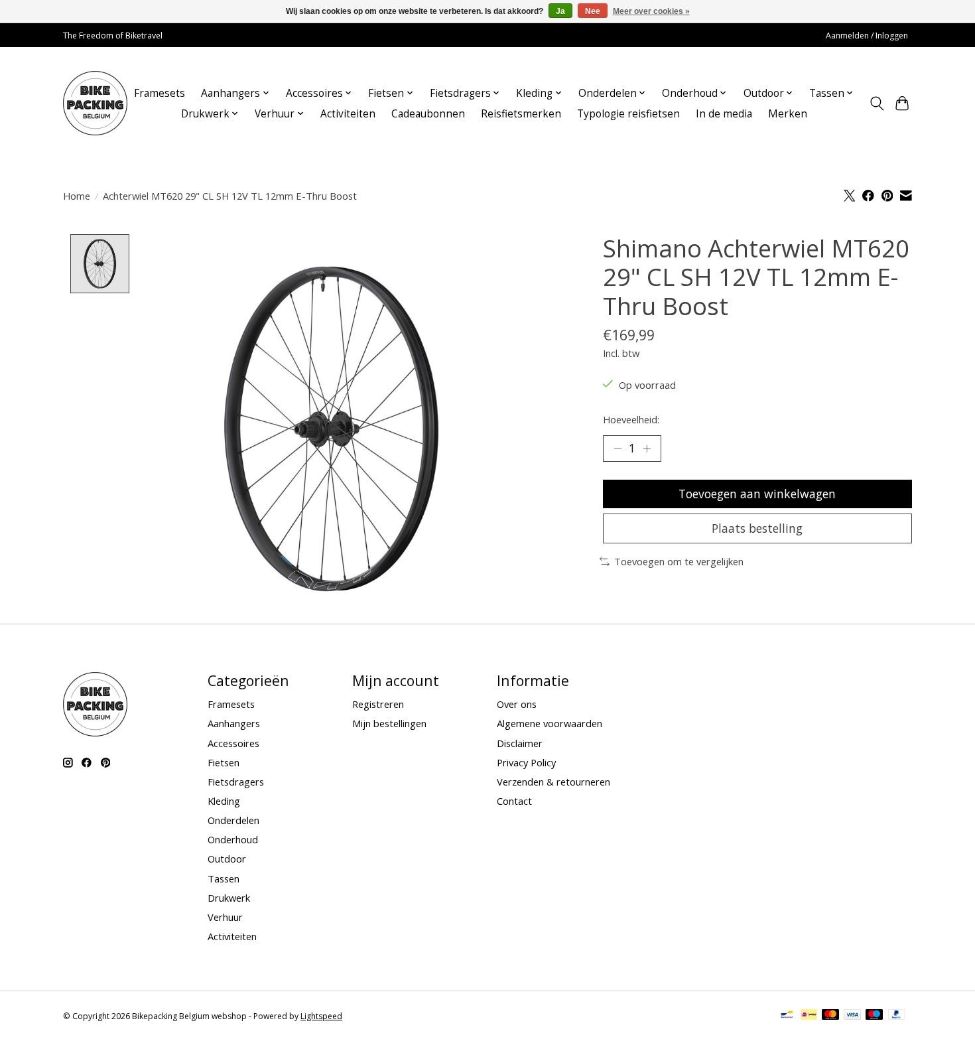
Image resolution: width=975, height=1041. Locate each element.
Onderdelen (233, 820)
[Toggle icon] (876, 103)
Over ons (517, 704)
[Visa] (852, 1015)
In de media (724, 114)
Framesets (159, 93)
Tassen (223, 878)
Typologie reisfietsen (628, 114)
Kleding (224, 800)
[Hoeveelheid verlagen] (617, 448)
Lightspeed (321, 1016)
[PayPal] (896, 1015)
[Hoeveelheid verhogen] (646, 448)
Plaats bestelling (757, 528)
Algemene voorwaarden (549, 723)
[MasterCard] (830, 1015)
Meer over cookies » (651, 11)
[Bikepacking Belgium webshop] (95, 103)
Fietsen (223, 762)
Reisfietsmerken (521, 114)
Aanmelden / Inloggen (867, 35)
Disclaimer (520, 743)
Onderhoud (233, 839)
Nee (592, 11)
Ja (560, 11)
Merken (787, 114)
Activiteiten (347, 114)
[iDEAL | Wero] (809, 1015)
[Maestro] (874, 1015)
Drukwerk (229, 897)
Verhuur (225, 917)
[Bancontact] (787, 1015)
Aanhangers (234, 723)
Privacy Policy (526, 762)
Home (76, 195)
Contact (514, 800)
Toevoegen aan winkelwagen (757, 494)
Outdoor (227, 858)
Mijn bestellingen (389, 723)
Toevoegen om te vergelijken (679, 561)
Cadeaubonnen (428, 114)
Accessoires (233, 743)
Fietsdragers (236, 781)
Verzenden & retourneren (553, 781)
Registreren (378, 704)
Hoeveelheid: (631, 419)
